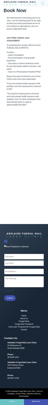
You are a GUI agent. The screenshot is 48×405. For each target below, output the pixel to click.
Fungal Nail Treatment (24, 324)
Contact (24, 330)
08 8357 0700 (13, 378)
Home (23, 316)
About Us (24, 318)
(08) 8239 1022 (20, 29)
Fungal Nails (24, 321)
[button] (42, 3)
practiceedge (24, 396)
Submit (10, 298)
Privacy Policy (21, 394)
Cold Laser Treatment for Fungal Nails (24, 327)
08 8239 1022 (13, 357)
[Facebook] (5, 241)
